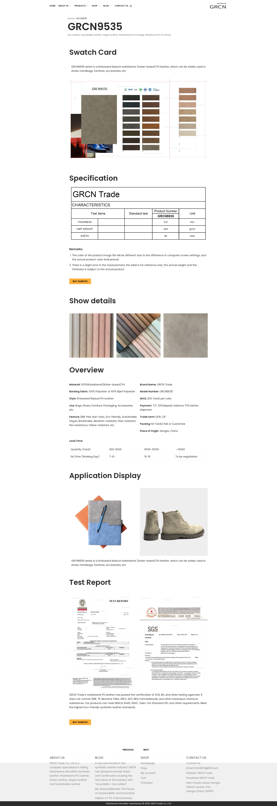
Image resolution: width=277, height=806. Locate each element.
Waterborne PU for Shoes (158, 34)
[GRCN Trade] (218, 6)
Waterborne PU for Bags (131, 34)
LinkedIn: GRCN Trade (199, 773)
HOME (52, 5)
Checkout (147, 783)
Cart (143, 778)
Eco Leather (74, 34)
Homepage (148, 763)
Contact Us (121, 5)
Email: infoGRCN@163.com (202, 768)
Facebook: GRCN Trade (200, 778)
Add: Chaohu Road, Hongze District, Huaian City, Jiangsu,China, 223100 (203, 787)
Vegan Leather (110, 34)
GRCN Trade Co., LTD (161, 803)
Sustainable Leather (91, 34)
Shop (144, 768)
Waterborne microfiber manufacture (124, 803)
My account (148, 773)
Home (71, 18)
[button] (80, 281)
